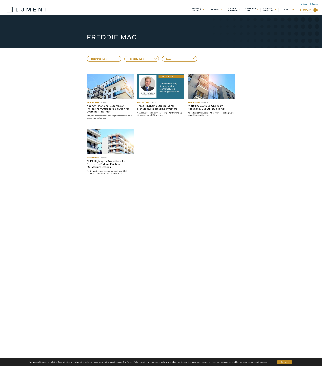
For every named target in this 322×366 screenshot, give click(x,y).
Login (305, 4)
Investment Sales (250, 10)
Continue (284, 362)
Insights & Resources (268, 10)
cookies (263, 362)
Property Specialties (233, 10)
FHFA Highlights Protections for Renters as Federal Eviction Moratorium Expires (106, 164)
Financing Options (196, 10)
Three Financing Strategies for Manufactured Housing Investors (157, 107)
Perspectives (93, 102)
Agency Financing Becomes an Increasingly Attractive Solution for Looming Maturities (108, 109)
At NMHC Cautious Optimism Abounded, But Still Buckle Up (206, 107)
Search (315, 4)
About (286, 9)
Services (215, 9)
